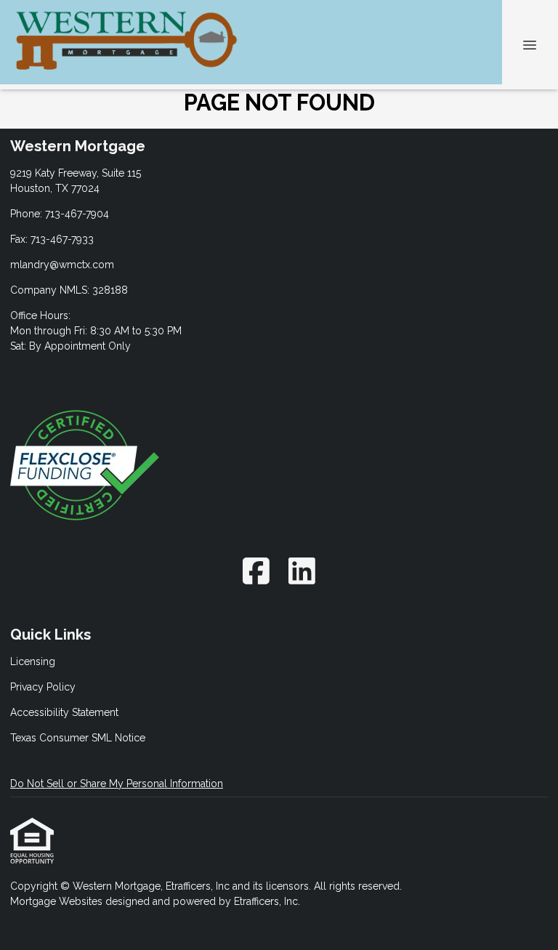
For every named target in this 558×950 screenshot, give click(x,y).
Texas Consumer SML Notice (77, 738)
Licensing (32, 661)
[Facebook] (256, 571)
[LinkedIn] (302, 571)
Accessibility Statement (64, 712)
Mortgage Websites (57, 901)
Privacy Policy (43, 687)
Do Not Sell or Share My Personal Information (116, 783)
